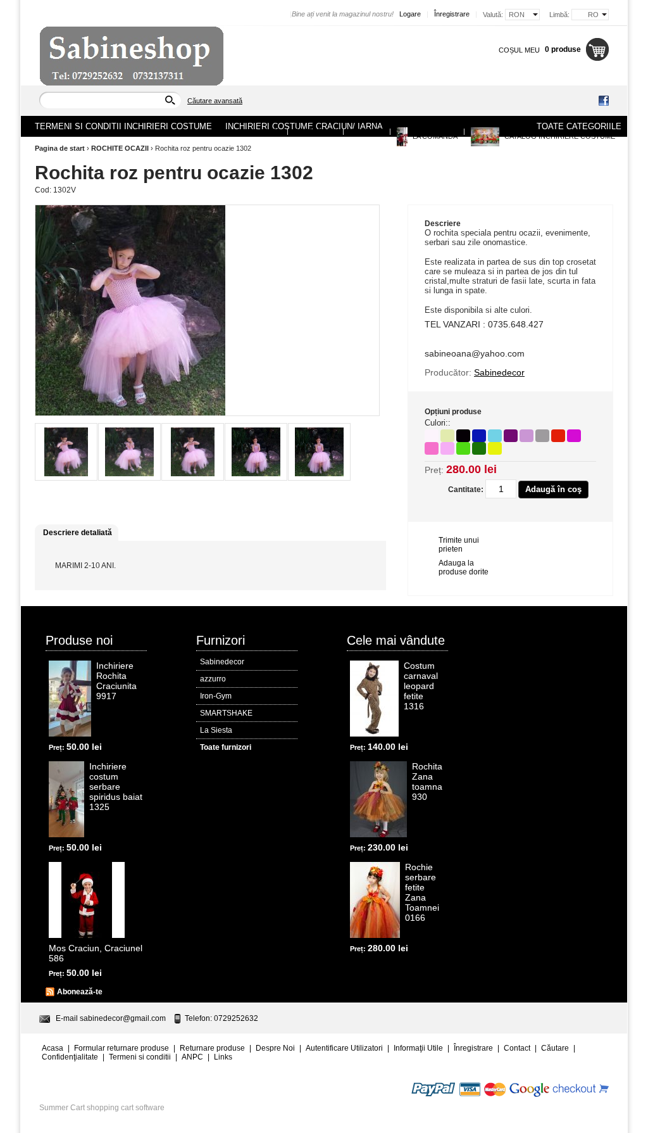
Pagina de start (60, 148)
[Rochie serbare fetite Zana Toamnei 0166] (375, 900)
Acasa (269, 131)
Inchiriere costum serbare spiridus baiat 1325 (115, 786)
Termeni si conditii (140, 1057)
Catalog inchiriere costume (558, 136)
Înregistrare (452, 14)
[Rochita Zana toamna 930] (378, 799)
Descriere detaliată (77, 532)
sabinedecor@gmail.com (123, 1018)
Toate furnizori (225, 747)
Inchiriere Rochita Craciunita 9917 (116, 681)
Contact (366, 131)
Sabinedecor (222, 661)
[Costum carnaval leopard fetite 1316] (374, 699)
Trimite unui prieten (459, 545)
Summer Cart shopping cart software (102, 1107)
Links (223, 1057)
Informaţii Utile (418, 1048)
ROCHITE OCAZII (120, 148)
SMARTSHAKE (226, 713)
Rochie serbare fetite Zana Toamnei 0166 (422, 892)
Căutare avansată (214, 100)
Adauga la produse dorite (464, 567)
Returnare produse (212, 1048)
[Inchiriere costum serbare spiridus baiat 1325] (66, 799)
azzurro (213, 678)
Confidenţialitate (70, 1057)
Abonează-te (80, 991)
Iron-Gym (216, 696)
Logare (410, 14)
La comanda (434, 136)
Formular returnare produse (121, 1048)
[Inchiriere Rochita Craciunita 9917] (70, 699)
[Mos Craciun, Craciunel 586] (87, 900)
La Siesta (216, 730)
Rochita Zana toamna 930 (427, 781)
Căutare (555, 1048)
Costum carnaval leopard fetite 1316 (421, 686)
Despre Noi (315, 131)
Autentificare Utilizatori (344, 1048)
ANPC (192, 1057)
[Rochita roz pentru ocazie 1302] (66, 451)
